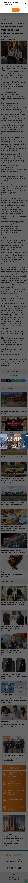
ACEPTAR (15, 10)
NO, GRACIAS (6, 10)
